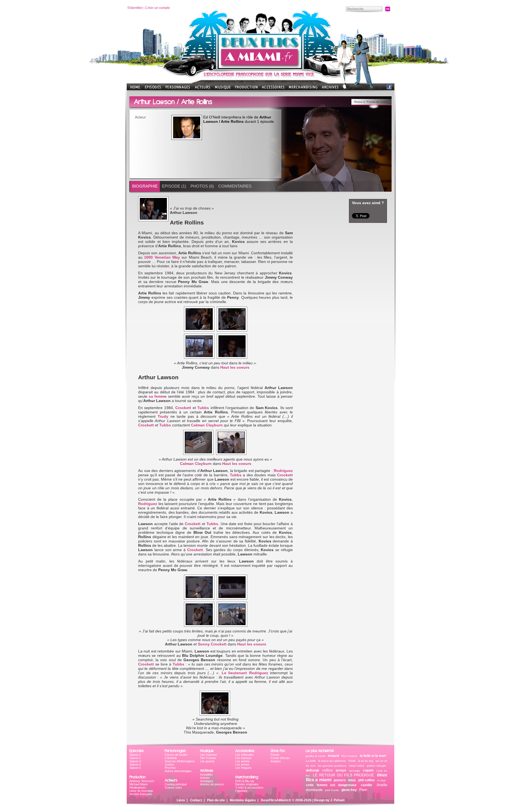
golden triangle (376, 765)
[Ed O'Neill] (186, 127)
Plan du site (216, 800)
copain (368, 770)
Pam (363, 790)
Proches (170, 767)
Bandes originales (247, 784)
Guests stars (173, 787)
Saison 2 (135, 758)
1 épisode (265, 121)
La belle (311, 760)
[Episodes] (152, 88)
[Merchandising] (303, 88)
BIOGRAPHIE (145, 186)
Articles (205, 777)
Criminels (171, 758)
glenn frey (349, 790)
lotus (352, 780)
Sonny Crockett (212, 644)
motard (333, 756)
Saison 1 (135, 754)
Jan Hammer (208, 754)
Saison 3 (135, 761)
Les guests (207, 761)
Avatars (276, 761)
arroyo (341, 770)
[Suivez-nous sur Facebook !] (389, 88)
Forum (275, 754)
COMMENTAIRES (235, 186)
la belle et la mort (373, 756)
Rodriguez (283, 470)
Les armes (242, 764)
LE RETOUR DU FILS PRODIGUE (343, 775)
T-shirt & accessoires (249, 787)
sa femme (158, 396)
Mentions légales (243, 800)
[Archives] (330, 88)
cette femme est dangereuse (331, 785)
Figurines (241, 790)
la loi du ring (366, 760)
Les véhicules (244, 754)
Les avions (242, 761)
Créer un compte (157, 8)
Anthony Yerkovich (141, 781)
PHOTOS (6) (202, 186)
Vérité (352, 760)
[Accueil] (260, 68)
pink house (332, 790)
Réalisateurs (137, 787)
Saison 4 (135, 764)
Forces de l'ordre (176, 754)
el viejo (381, 780)
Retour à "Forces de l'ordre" (371, 101)
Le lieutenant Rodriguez (245, 673)
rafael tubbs (356, 765)
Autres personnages (178, 771)
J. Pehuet (337, 800)
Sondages (206, 781)
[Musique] (222, 88)
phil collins (366, 780)
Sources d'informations (180, 761)
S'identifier (135, 8)
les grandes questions (332, 765)
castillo (366, 785)
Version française (140, 794)
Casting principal (175, 784)
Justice (169, 764)
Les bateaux (243, 758)
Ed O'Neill (211, 117)
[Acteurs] (202, 88)
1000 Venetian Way (162, 257)
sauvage (354, 770)
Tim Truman (208, 758)
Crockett (183, 408)
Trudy (164, 416)
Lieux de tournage (141, 790)
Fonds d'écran (280, 758)
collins (327, 770)
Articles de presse (212, 784)
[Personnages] (177, 88)
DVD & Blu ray (244, 781)
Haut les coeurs (234, 367)
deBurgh (312, 770)
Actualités (206, 774)
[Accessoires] (273, 88)
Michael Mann (138, 784)
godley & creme (315, 755)
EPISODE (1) (174, 186)
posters (340, 780)
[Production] (246, 88)
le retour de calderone (332, 760)
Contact (196, 800)
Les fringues (243, 767)
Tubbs (203, 408)
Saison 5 (135, 767)
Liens (181, 800)
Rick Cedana (349, 755)
